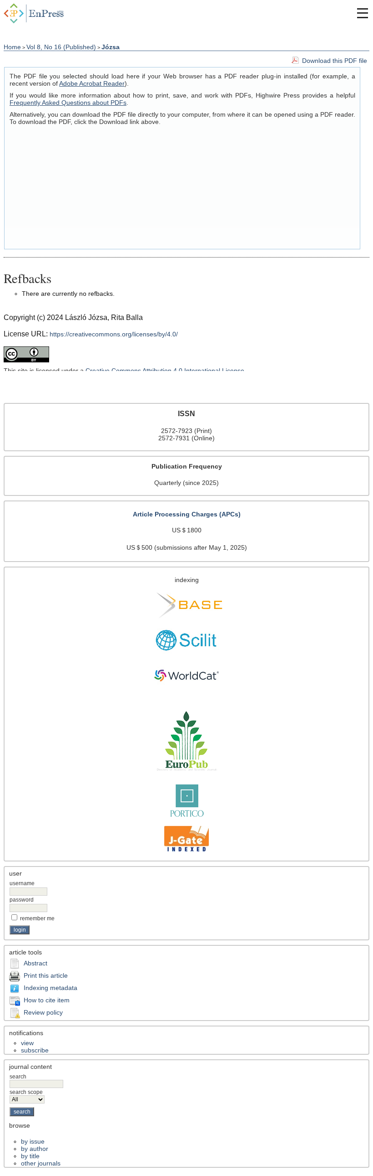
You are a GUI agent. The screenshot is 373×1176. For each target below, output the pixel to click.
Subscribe (35, 1050)
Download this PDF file (334, 60)
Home (12, 47)
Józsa (110, 47)
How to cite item (47, 1000)
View (27, 1043)
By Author (34, 1148)
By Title (30, 1156)
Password (22, 900)
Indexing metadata (50, 987)
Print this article (46, 975)
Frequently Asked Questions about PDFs (68, 102)
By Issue (33, 1141)
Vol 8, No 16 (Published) (61, 47)
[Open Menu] (362, 13)
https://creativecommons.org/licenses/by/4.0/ (114, 334)
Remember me (37, 918)
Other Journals (40, 1163)
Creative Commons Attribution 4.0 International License (165, 370)
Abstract (35, 963)
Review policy (43, 1012)
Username (22, 883)
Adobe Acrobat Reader (92, 83)
